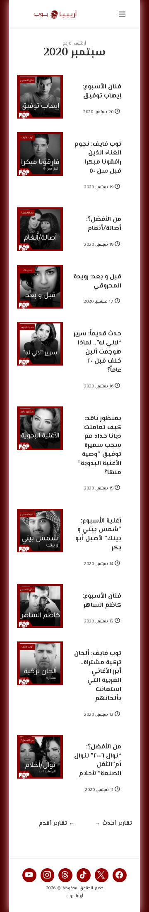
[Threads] (65, 875)
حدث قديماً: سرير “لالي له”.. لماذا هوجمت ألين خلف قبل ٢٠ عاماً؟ (97, 352)
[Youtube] (29, 875)
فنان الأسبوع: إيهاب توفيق (101, 91)
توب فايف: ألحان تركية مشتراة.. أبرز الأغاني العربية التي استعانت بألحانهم (97, 675)
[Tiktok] (83, 875)
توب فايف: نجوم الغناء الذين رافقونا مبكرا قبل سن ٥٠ (97, 157)
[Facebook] (120, 875)
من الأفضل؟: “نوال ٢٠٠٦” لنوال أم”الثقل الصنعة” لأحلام (97, 760)
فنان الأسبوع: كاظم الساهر (101, 600)
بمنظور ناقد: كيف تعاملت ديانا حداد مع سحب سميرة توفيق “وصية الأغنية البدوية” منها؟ (99, 445)
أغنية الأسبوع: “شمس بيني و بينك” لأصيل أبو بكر (98, 534)
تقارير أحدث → (113, 824)
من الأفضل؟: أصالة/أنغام (103, 223)
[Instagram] (47, 875)
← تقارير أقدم (56, 824)
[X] (102, 875)
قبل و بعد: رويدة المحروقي (97, 281)
